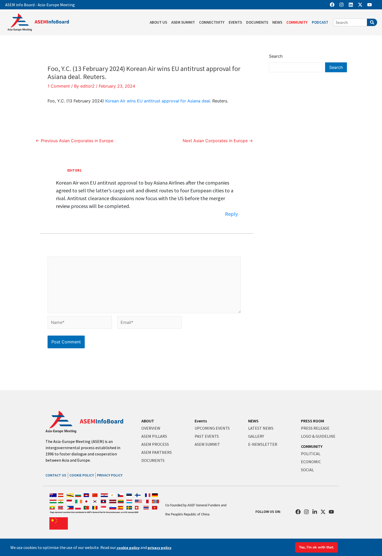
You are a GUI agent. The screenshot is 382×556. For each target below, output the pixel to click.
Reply (231, 214)
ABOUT (147, 420)
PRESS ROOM (312, 420)
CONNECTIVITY (212, 22)
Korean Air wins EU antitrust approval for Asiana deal (157, 100)
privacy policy (159, 547)
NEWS (277, 22)
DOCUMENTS (257, 22)
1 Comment (59, 86)
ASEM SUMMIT (183, 22)
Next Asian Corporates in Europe (218, 141)
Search (275, 56)
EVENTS (235, 22)
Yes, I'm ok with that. (316, 547)
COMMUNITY (297, 22)
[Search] (372, 22)
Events (201, 420)
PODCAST (320, 22)
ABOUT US (158, 22)
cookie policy (128, 547)
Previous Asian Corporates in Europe (74, 141)
